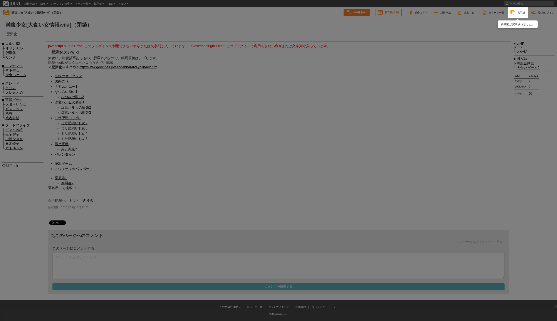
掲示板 (521, 12)
